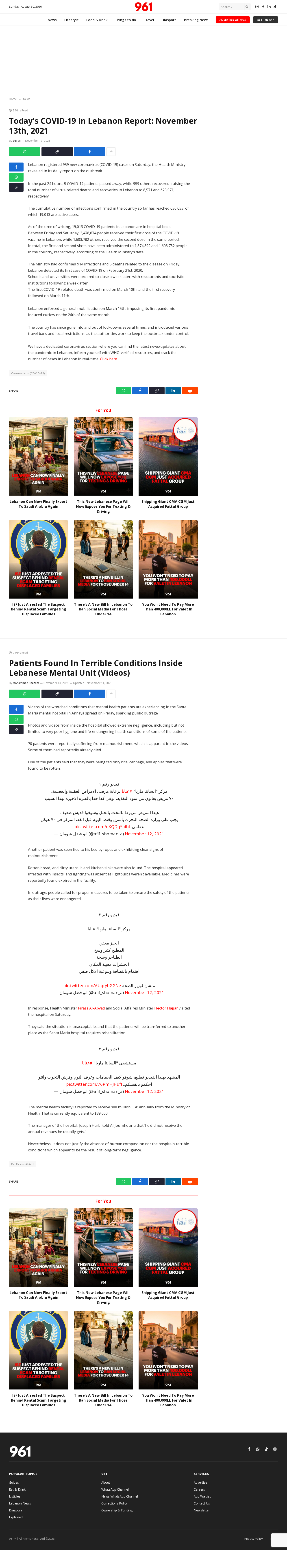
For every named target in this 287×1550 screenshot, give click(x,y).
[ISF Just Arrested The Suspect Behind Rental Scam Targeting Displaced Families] (38, 559)
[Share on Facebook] (89, 151)
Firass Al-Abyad (91, 1008)
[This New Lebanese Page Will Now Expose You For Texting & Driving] (103, 456)
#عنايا (127, 791)
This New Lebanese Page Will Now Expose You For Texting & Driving (103, 506)
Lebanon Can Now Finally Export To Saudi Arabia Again (38, 504)
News (52, 19)
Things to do (125, 19)
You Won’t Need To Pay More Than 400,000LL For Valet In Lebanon (168, 609)
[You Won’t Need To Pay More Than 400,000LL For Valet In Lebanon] (168, 559)
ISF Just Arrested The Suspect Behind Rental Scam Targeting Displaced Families (38, 609)
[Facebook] (16, 167)
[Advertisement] (143, 61)
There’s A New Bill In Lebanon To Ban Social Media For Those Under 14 (103, 609)
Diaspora (169, 19)
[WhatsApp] (16, 177)
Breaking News (196, 19)
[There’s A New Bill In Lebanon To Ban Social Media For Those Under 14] (103, 559)
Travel (149, 19)
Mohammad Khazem (26, 683)
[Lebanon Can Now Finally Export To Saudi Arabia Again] (38, 456)
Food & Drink (96, 19)
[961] (143, 6)
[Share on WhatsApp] (24, 151)
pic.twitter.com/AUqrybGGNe (92, 985)
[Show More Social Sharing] (111, 151)
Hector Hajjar (166, 1008)
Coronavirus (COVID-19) (28, 373)
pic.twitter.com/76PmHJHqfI (94, 1084)
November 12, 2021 (144, 833)
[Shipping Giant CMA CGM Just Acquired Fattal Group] (168, 456)
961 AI (17, 141)
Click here (109, 358)
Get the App (265, 20)
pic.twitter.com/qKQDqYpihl (102, 826)
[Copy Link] (57, 151)
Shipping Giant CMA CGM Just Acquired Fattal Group (168, 504)
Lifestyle (71, 19)
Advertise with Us (233, 20)
